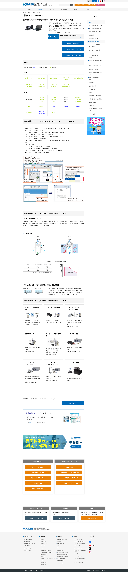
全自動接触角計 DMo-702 (95, 28)
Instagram (94, 551)
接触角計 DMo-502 (94, 35)
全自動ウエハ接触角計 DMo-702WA (94, 51)
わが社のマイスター (61, 558)
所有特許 (59, 548)
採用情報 (100, 9)
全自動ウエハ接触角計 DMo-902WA (94, 45)
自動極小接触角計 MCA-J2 (96, 69)
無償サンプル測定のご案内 (79, 543)
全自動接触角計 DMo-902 (95, 25)
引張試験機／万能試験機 (95, 95)
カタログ (78, 4)
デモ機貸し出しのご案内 (79, 541)
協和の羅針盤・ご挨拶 (62, 539)
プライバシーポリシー (28, 570)
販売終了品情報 (44, 562)
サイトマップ (42, 570)
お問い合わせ (100, 4)
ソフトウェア (92, 105)
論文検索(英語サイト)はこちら (73, 55)
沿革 (58, 545)
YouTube (93, 545)
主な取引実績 (60, 550)
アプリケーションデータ (29, 543)
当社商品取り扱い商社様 (62, 552)
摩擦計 (90, 92)
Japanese (89, 1)
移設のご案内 (76, 553)
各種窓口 (88, 9)
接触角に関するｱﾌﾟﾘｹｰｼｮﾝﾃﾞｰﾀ (73, 49)
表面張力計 (91, 82)
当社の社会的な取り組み (62, 556)
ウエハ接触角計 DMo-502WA (94, 56)
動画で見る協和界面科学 (62, 554)
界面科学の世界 (28, 9)
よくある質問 (64, 9)
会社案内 (76, 9)
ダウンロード (76, 560)
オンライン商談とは (78, 556)
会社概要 (59, 541)
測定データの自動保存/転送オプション (95, 109)
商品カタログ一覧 (73, 403)
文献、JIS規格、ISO (28, 545)
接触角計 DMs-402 (94, 38)
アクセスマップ (60, 543)
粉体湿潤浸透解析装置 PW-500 (96, 78)
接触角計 (91, 22)
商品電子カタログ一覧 (78, 562)
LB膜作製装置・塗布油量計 (95, 99)
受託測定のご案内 (77, 545)
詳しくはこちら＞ (79, 37)
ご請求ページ (32, 422)
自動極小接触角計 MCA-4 (95, 65)
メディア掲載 (60, 563)
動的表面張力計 (92, 86)
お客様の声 (52, 9)
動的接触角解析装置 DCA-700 (95, 73)
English (94, 1)
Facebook (94, 542)
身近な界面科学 (27, 548)
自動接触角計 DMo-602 (95, 31)
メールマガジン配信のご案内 (80, 558)
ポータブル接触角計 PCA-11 (95, 61)
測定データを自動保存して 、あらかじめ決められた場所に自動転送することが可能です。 (32, 322)
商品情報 (40, 9)
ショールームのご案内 (78, 539)
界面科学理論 (27, 541)
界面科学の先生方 (28, 539)
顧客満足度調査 (60, 560)
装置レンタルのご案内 (78, 548)
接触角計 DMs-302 (94, 41)
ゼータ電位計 (92, 89)
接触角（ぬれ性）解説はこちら (73, 43)
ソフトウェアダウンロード (88, 4)
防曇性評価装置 (92, 102)
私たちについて (27, 550)
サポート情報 (92, 114)
